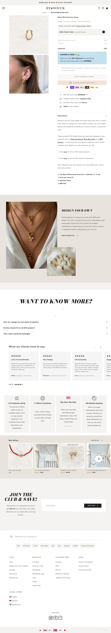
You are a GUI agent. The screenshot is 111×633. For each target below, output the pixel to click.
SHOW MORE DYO (68, 235)
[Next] (98, 458)
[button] (103, 8)
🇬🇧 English (13, 597)
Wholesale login (38, 574)
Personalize (44, 546)
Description (62, 116)
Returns (58, 570)
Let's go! (91, 505)
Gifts (59, 546)
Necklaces (13, 574)
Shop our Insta (37, 566)
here (65, 152)
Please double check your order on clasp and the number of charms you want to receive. (83, 69)
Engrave (67, 546)
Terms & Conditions (86, 562)
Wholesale (36, 570)
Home (44, 12)
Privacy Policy (84, 566)
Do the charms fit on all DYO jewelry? (19, 328)
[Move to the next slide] (100, 347)
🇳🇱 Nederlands (14, 605)
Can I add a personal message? (16, 334)
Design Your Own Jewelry (18, 566)
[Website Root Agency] (107, 630)
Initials (35, 546)
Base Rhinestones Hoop (60, 12)
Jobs (34, 578)
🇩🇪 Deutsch (13, 601)
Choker (75, 546)
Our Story (35, 562)
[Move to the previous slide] (95, 347)
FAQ (57, 566)
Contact (59, 562)
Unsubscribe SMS (85, 570)
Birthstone (26, 546)
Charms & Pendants (87, 546)
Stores (34, 582)
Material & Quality (62, 574)
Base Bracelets (89, 139)
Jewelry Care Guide (63, 578)
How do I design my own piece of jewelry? (21, 322)
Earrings (12, 570)
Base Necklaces (77, 139)
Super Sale (43, 2)
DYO (18, 546)
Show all (95, 440)
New (11, 562)
